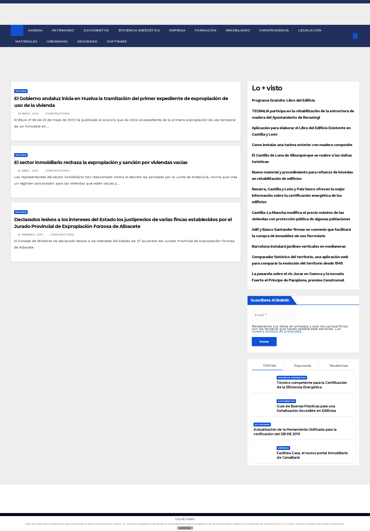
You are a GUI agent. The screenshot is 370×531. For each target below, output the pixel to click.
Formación (205, 30)
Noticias (20, 91)
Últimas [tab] (269, 365)
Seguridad (87, 41)
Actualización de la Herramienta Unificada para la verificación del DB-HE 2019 (295, 431)
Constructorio (58, 113)
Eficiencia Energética (139, 30)
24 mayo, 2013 (29, 113)
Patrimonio (63, 30)
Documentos (96, 30)
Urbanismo (57, 41)
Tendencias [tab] (338, 366)
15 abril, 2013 (28, 170)
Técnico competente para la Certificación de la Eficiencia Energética (312, 385)
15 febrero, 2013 (31, 234)
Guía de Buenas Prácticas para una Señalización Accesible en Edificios (306, 408)
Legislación (309, 30)
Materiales (26, 41)
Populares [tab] (302, 366)
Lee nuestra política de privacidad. (296, 330)
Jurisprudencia (274, 30)
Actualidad (262, 424)
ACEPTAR (185, 528)
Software (117, 41)
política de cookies (284, 523)
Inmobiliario (238, 30)
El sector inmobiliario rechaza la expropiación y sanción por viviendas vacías (100, 162)
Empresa (177, 30)
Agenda (35, 30)
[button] (348, 36)
